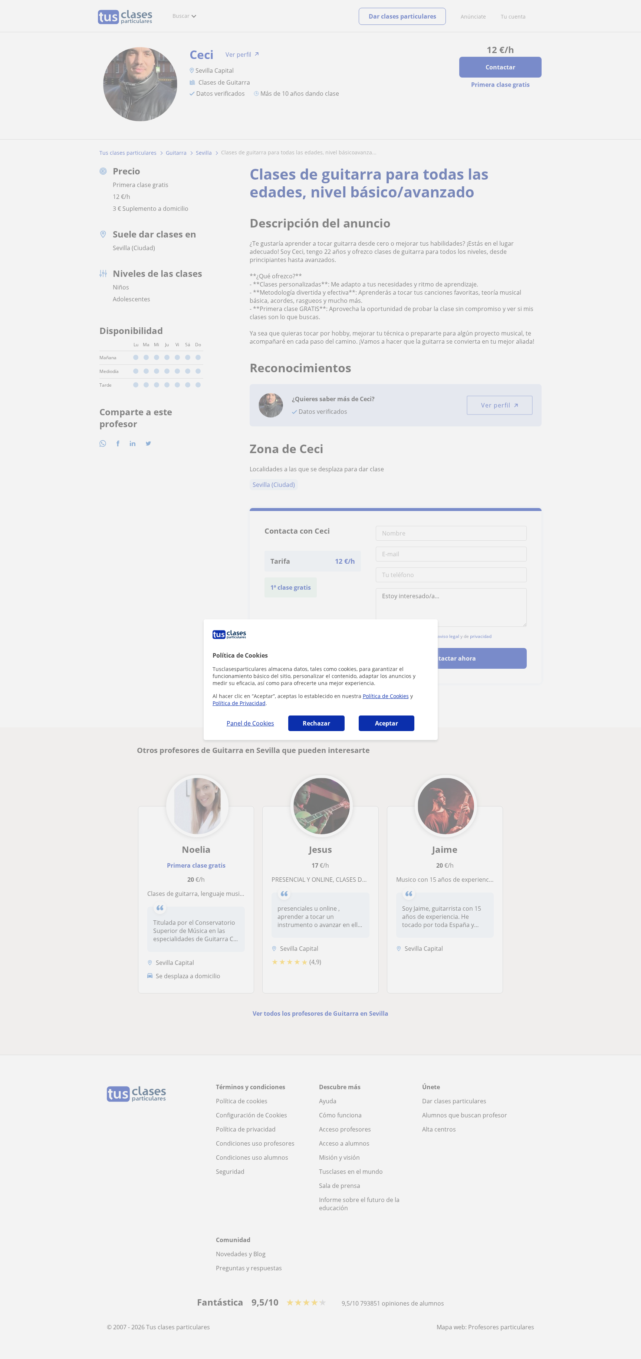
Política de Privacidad (239, 703)
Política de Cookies (386, 696)
